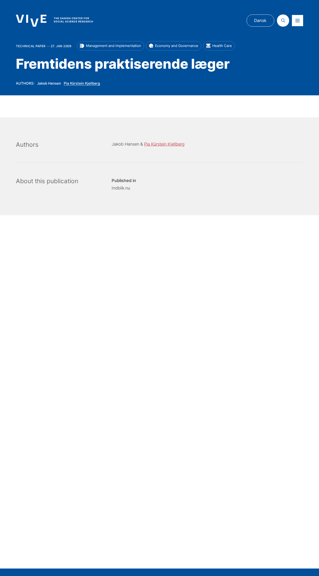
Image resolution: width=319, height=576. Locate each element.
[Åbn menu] (297, 20)
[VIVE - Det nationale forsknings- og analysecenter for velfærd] (59, 21)
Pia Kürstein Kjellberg (82, 83)
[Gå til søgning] (283, 20)
